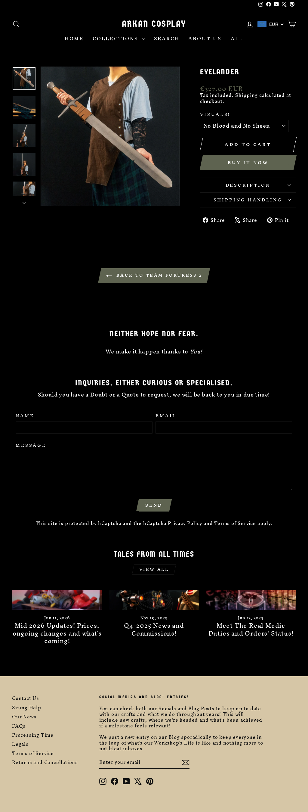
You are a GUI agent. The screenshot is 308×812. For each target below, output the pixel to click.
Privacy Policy (185, 523)
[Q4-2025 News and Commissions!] (154, 600)
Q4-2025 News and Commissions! (154, 629)
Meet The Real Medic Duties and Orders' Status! (251, 629)
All (237, 38)
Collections (116, 38)
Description (248, 185)
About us (204, 38)
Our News (24, 717)
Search (167, 38)
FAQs (19, 726)
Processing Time (33, 735)
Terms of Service (235, 523)
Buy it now (248, 162)
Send (154, 505)
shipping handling (248, 200)
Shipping (246, 95)
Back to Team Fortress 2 (158, 275)
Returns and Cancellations (45, 762)
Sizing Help (26, 708)
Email (166, 415)
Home (74, 38)
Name (25, 415)
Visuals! (215, 114)
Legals (20, 744)
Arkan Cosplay (154, 24)
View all (154, 569)
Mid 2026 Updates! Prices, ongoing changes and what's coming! (57, 633)
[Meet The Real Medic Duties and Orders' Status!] (251, 600)
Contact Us (25, 698)
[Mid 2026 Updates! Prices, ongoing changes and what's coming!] (57, 600)
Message (31, 445)
